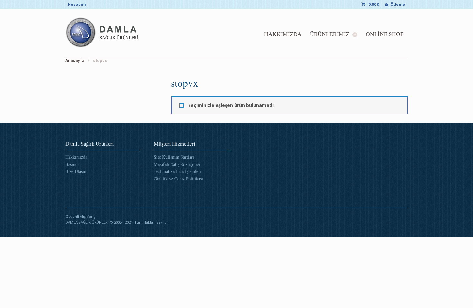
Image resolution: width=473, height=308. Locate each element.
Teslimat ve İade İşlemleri (177, 171)
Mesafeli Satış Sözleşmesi (177, 164)
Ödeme (397, 4)
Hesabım (77, 4)
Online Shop (384, 34)
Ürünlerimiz (329, 34)
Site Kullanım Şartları (174, 157)
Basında (72, 164)
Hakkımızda (282, 34)
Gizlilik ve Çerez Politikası (178, 179)
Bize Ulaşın (75, 171)
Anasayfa (75, 60)
